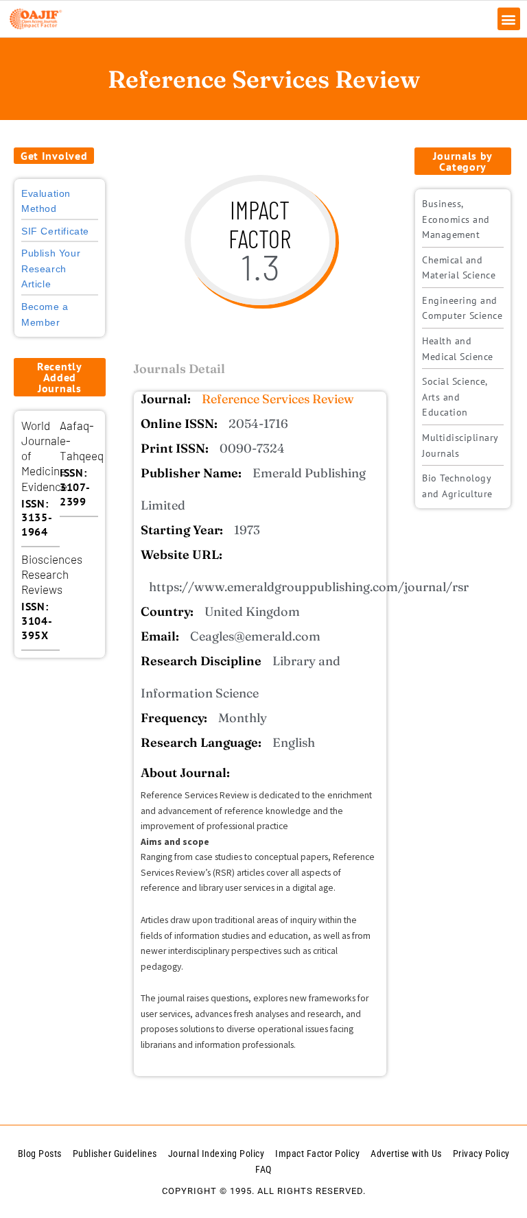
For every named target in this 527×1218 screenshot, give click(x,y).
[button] (508, 19)
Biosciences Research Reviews (51, 574)
